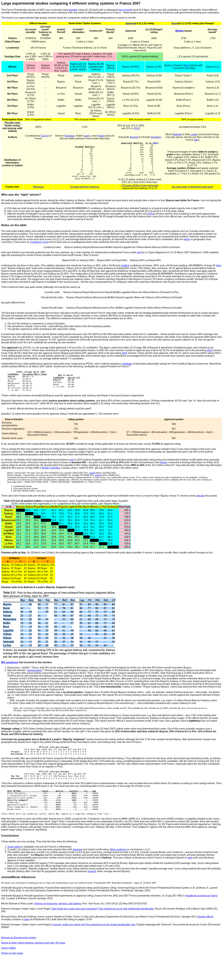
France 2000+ (8, 948)
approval (77, 849)
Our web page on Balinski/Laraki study (192, 187)
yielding (125, 265)
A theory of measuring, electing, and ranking (57, 903)
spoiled (92, 473)
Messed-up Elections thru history (18, 937)
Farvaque (69, 135)
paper (26, 919)
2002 (155, 143)
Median (179, 31)
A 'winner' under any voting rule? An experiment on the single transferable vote (93, 924)
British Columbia (51, 468)
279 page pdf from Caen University (140, 185)
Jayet (87, 135)
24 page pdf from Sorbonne (84, 187)
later (196, 140)
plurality (73, 10)
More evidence (118, 849)
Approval (130, 23)
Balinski (177, 134)
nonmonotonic (34, 670)
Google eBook (205, 916)
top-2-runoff (125, 10)
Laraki (194, 134)
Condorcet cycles (39, 242)
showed (91, 871)
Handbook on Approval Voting (201, 895)
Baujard (134, 137)
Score (174, 23)
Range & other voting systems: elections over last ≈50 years (33, 942)
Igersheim (156, 137)
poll (139, 252)
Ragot (101, 135)
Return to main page (12, 953)
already (200, 495)
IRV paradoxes (9, 662)
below (187, 239)
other (218, 265)
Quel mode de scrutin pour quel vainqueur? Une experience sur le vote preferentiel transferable (103, 908)
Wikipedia (38, 187)
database (127, 363)
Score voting (14, 846)
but (186, 65)
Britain (163, 462)
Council (45, 135)
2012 (136, 128)
